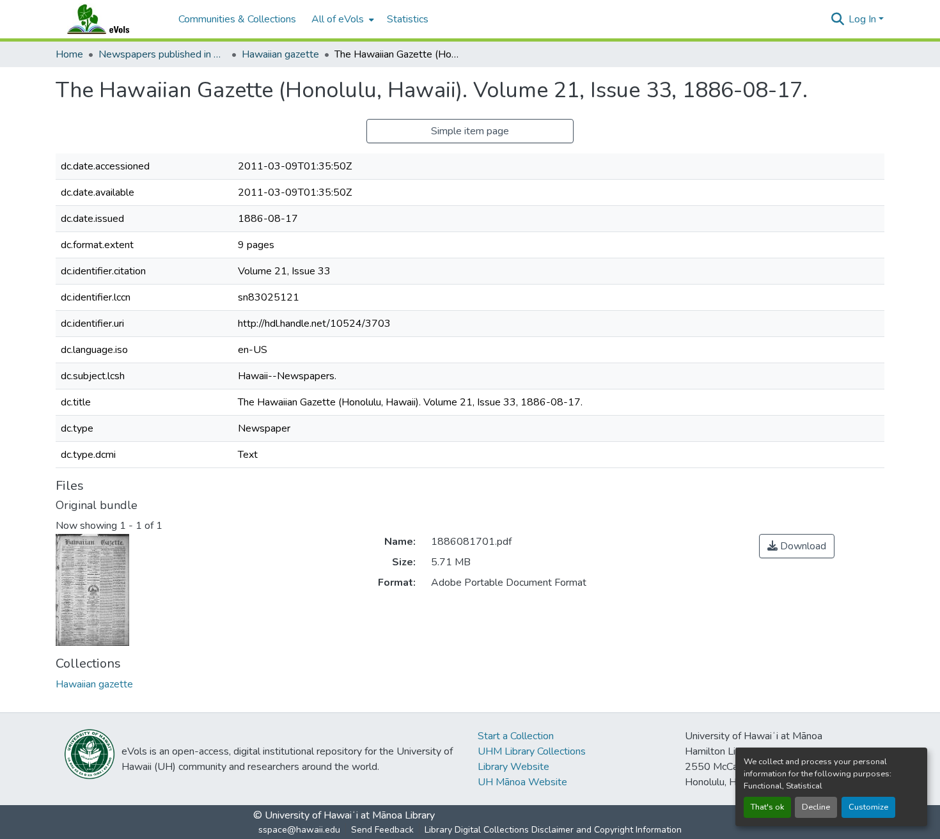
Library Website (513, 767)
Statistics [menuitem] (407, 19)
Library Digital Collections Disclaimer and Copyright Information (553, 830)
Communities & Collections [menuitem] (237, 19)
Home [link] (69, 54)
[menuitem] (341, 19)
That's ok (767, 807)
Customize (868, 807)
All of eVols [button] (337, 19)
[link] (796, 546)
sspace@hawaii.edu (299, 830)
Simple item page (470, 131)
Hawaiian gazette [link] (280, 54)
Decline (816, 807)
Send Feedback (382, 830)
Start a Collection (516, 736)
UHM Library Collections (532, 751)
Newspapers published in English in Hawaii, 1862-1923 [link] (162, 54)
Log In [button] (864, 19)
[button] (111, 19)
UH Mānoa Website (522, 782)
